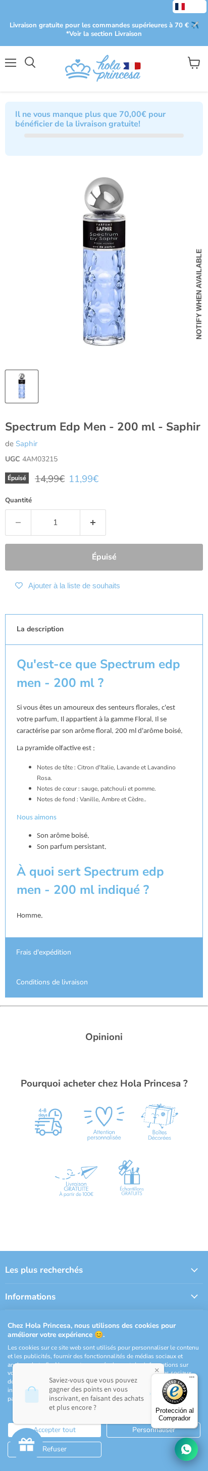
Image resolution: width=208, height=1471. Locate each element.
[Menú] (192, 1379)
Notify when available (199, 294)
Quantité (18, 500)
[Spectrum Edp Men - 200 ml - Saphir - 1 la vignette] (22, 386)
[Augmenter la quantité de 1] (93, 522)
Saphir (26, 444)
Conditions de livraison (52, 982)
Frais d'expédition (43, 952)
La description (40, 629)
